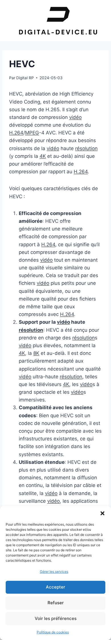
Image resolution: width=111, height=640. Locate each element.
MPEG (32, 133)
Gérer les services (54, 571)
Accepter (55, 587)
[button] (102, 513)
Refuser (56, 602)
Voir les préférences (56, 618)
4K (43, 156)
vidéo (75, 117)
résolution (86, 148)
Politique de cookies (53, 632)
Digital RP (25, 77)
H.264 (16, 133)
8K (36, 353)
